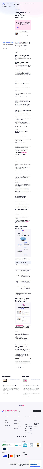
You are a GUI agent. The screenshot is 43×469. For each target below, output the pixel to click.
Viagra (16, 65)
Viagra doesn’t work (19, 325)
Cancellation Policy (17, 426)
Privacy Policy (16, 423)
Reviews (6, 420)
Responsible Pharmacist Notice (18, 420)
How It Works (14, 4)
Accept (35, 466)
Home (3, 6)
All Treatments (7, 425)
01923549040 (27, 424)
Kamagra (27, 221)
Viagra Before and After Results (13, 6)
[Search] (36, 4)
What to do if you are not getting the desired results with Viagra (8, 46)
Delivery (25, 3)
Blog (33, 3)
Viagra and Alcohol (24, 152)
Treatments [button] (9, 3)
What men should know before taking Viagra (8, 43)
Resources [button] (29, 3)
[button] (38, 4)
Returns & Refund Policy (18, 425)
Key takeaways (5, 48)
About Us (6, 422)
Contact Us (16, 428)
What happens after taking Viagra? (8, 44)
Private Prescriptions (19, 4)
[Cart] (40, 4)
